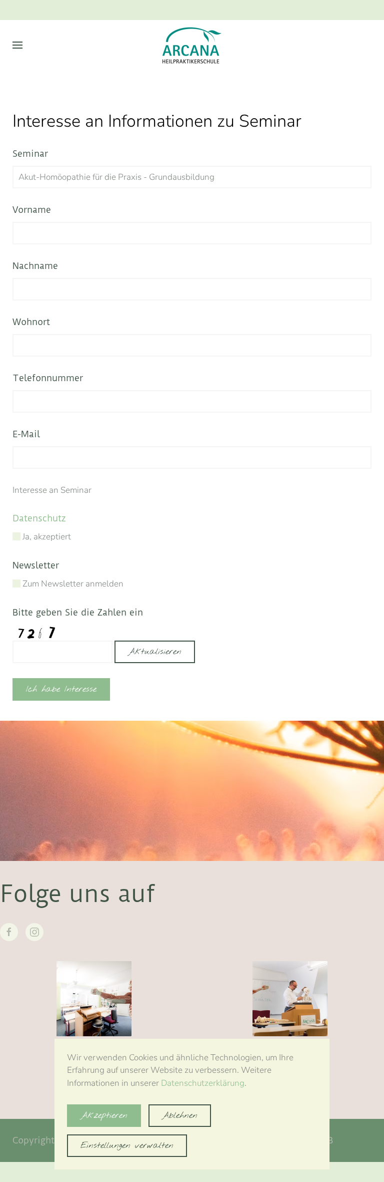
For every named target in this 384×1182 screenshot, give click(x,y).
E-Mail (26, 434)
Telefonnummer (47, 378)
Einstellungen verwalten (127, 1145)
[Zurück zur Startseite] (192, 45)
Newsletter (35, 565)
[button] (17, 45)
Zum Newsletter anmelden (72, 583)
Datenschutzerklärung (202, 1083)
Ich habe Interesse (61, 689)
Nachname (35, 265)
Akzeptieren (104, 1115)
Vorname (31, 209)
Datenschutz (39, 518)
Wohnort (31, 322)
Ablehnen (180, 1115)
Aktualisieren (155, 652)
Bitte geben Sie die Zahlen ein (77, 612)
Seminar (30, 153)
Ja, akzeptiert (45, 536)
